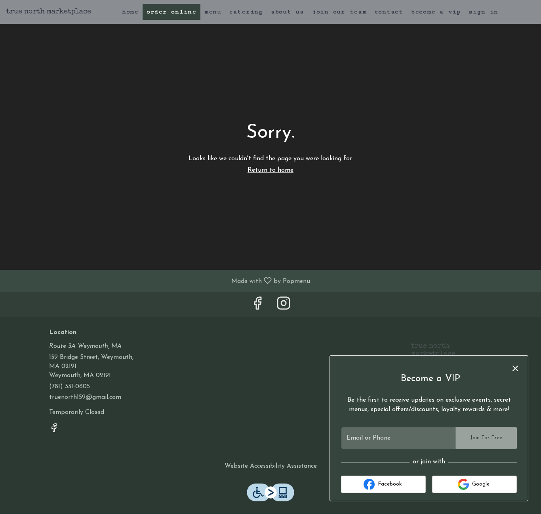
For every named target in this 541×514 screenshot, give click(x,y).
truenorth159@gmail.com (85, 397)
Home (130, 11)
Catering (246, 11)
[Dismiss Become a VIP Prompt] (515, 368)
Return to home (270, 170)
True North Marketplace (430, 354)
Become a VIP (436, 11)
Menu (212, 11)
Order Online (171, 11)
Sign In (483, 11)
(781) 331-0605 (69, 386)
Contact (389, 11)
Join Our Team (339, 11)
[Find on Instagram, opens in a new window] (283, 306)
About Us (287, 11)
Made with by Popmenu (158, 281)
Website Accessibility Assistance (271, 466)
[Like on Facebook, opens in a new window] (257, 306)
